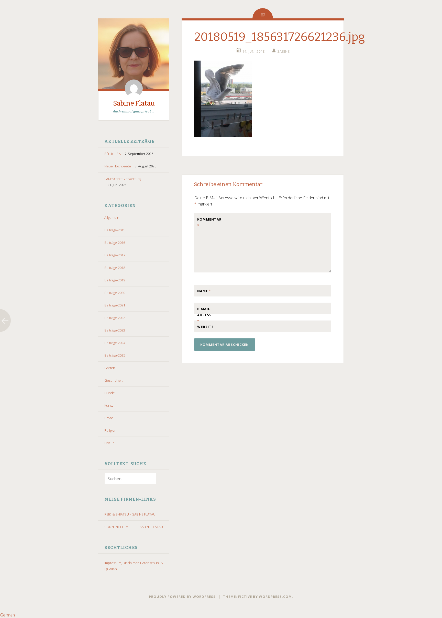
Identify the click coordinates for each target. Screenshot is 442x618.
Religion (110, 430)
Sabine (283, 51)
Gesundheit (113, 380)
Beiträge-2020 (114, 292)
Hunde (109, 393)
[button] (221, 615)
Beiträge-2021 (114, 305)
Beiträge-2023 (114, 330)
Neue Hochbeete (117, 166)
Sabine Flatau (134, 103)
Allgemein (111, 217)
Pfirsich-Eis (112, 153)
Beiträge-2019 (114, 280)
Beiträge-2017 (114, 255)
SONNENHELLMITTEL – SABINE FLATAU (133, 526)
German (7, 615)
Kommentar (208, 222)
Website (205, 326)
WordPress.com (275, 596)
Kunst (108, 405)
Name (204, 291)
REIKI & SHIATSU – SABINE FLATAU (130, 514)
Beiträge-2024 (114, 342)
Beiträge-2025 (114, 355)
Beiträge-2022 (114, 317)
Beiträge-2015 (114, 230)
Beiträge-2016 (114, 242)
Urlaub (109, 443)
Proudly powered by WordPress (182, 596)
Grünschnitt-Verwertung (122, 178)
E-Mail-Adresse (205, 314)
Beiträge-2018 (114, 267)
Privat (108, 418)
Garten (109, 367)
